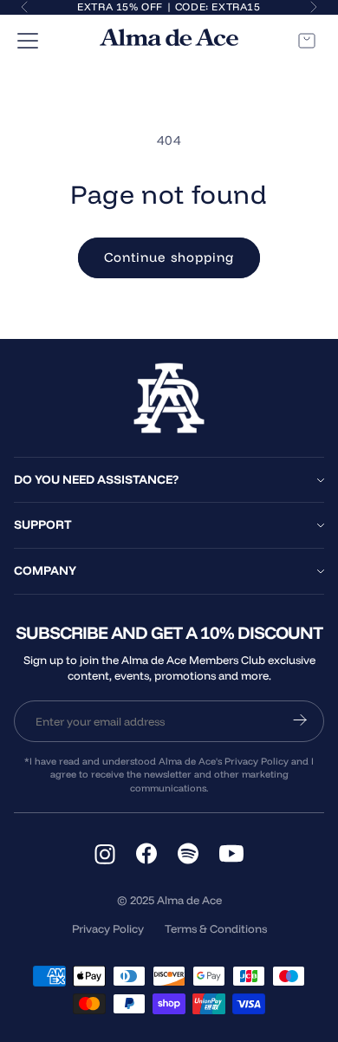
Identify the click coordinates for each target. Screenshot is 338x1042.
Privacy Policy (108, 928)
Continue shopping (169, 257)
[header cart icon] (306, 40)
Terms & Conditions (216, 928)
